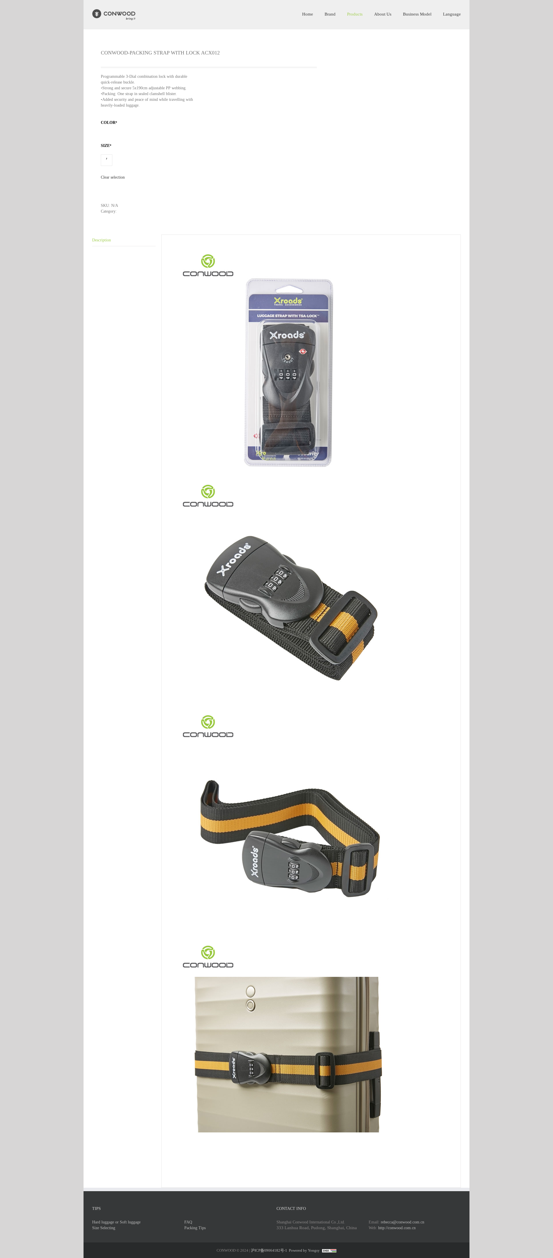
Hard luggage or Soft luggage (116, 1222)
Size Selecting (103, 1228)
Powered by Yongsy (304, 1250)
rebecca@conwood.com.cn (402, 1222)
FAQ (188, 1222)
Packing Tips (195, 1228)
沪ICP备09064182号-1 (269, 1250)
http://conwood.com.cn (397, 1228)
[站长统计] (328, 1250)
